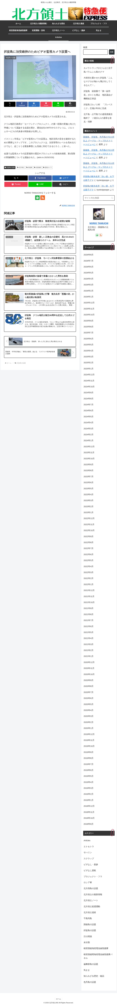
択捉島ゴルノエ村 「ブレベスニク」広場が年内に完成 (98, 106)
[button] (70, 104)
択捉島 (30, 167)
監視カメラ (48, 167)
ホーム (58, 999)
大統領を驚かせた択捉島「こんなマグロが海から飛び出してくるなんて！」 (98, 81)
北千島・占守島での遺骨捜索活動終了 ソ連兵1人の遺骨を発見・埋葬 (98, 118)
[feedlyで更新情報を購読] (37, 197)
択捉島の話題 (11, 167)
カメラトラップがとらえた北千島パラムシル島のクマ (98, 70)
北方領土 (21, 167)
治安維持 (38, 167)
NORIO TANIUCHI (98, 223)
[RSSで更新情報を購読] (42, 197)
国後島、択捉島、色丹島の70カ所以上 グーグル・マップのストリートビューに (98, 141)
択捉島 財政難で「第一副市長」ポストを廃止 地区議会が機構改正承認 (98, 95)
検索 (85, 47)
